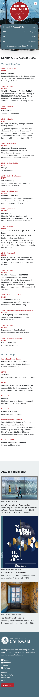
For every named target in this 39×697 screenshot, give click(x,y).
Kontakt (4, 672)
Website (6, 660)
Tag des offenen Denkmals (12, 618)
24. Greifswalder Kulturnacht (13, 573)
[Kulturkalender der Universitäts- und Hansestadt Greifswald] (19, 11)
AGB (3, 680)
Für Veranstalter (7, 675)
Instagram (7, 665)
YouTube (6, 668)
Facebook (7, 663)
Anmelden (8, 685)
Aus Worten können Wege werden (15, 505)
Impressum (5, 677)
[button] (35, 3)
